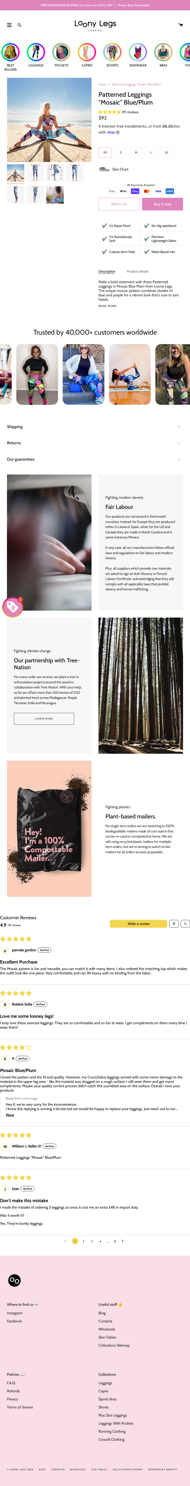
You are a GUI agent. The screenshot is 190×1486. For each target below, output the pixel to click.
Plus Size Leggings (112, 1415)
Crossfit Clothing (111, 1439)
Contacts (105, 1321)
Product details (138, 271)
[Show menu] (9, 25)
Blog (102, 1313)
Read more (107, 306)
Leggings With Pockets (115, 1423)
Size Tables (107, 1337)
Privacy (12, 1399)
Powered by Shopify (162, 1469)
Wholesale (106, 1329)
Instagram (15, 1313)
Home (102, 84)
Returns (14, 442)
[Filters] (174, 924)
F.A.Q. (11, 1383)
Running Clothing (112, 1431)
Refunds (13, 1391)
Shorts (103, 1407)
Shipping (14, 426)
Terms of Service (20, 1407)
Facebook (14, 1321)
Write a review (139, 924)
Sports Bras (107, 1399)
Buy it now (162, 204)
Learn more (44, 718)
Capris (103, 1391)
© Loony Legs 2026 (20, 1469)
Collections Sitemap (114, 1345)
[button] (110, 112)
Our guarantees (21, 459)
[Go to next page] (123, 1241)
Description (106, 271)
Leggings (105, 1383)
